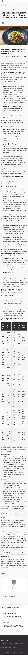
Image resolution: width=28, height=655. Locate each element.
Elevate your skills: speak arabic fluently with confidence (13, 617)
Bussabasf (4, 640)
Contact (13, 647)
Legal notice (8, 647)
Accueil (2, 5)
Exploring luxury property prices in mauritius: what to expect (13, 621)
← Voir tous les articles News (8, 596)
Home (2, 647)
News (6, 5)
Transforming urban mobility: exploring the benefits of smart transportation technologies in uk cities (13, 626)
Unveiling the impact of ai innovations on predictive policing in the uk (12, 612)
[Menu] (25, 1)
